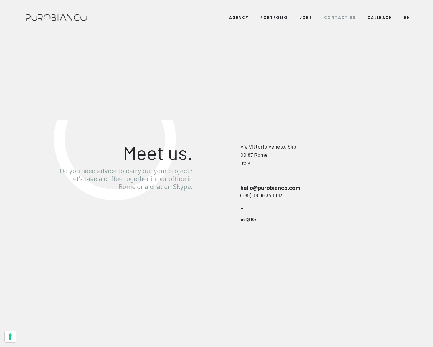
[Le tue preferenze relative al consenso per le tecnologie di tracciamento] (10, 336)
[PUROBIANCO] (56, 17)
